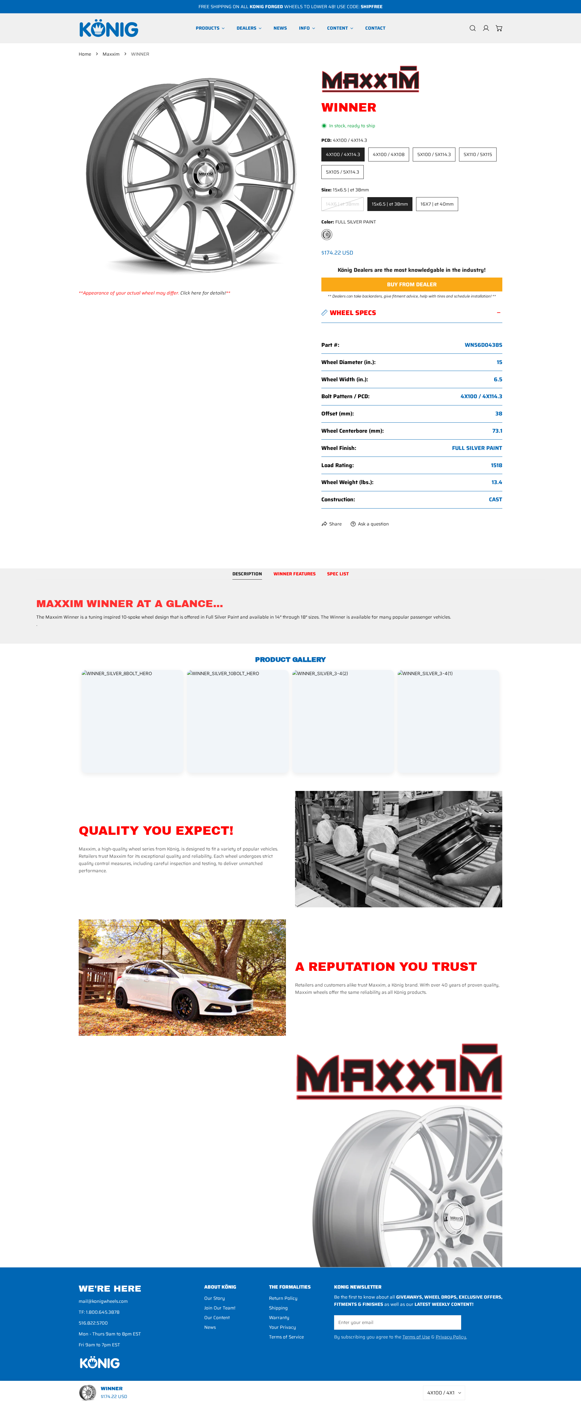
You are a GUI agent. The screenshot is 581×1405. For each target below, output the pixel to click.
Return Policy (283, 1298)
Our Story (214, 1298)
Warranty (279, 1317)
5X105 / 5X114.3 (342, 172)
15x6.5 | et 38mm (390, 204)
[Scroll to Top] (570, 1373)
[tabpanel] (290, 613)
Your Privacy (282, 1327)
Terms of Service (286, 1337)
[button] (499, 28)
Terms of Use (416, 1337)
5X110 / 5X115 (478, 154)
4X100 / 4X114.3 (343, 154)
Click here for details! (203, 293)
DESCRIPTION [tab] (247, 573)
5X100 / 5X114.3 (434, 154)
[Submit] (453, 1322)
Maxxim (111, 54)
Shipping (278, 1308)
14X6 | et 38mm (342, 204)
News (210, 1327)
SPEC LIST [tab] (338, 573)
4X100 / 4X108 (389, 154)
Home (85, 54)
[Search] (472, 28)
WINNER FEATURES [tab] (295, 573)
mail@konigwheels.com (103, 1301)
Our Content (217, 1317)
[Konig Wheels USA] (109, 28)
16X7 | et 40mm (437, 204)
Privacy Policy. (451, 1337)
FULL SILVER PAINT (326, 234)
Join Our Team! (219, 1308)
